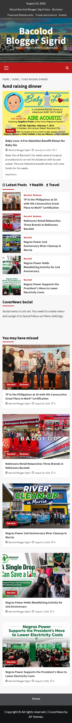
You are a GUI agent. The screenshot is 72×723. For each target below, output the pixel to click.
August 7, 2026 (42, 611)
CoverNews (56, 712)
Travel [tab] (53, 185)
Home (36, 698)
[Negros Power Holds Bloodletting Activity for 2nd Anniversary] (11, 264)
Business (57, 9)
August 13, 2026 (42, 542)
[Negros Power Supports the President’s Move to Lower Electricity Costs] (11, 285)
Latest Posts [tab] (16, 185)
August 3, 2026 (42, 681)
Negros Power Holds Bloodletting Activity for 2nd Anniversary (42, 267)
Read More (11, 174)
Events (63, 15)
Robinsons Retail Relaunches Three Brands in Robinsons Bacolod (42, 225)
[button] (6, 67)
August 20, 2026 (42, 403)
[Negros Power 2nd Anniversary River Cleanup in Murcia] (11, 243)
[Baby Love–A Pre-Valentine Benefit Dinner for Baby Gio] (36, 113)
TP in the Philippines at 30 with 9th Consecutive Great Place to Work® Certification (41, 204)
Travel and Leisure (46, 15)
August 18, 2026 (42, 473)
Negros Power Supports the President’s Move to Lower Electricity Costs (41, 288)
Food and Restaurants (20, 15)
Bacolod (28, 195)
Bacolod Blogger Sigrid (36, 36)
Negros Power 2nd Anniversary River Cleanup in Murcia (42, 246)
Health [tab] (37, 185)
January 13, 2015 (43, 150)
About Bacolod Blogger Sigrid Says (29, 9)
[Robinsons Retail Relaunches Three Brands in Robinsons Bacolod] (11, 222)
